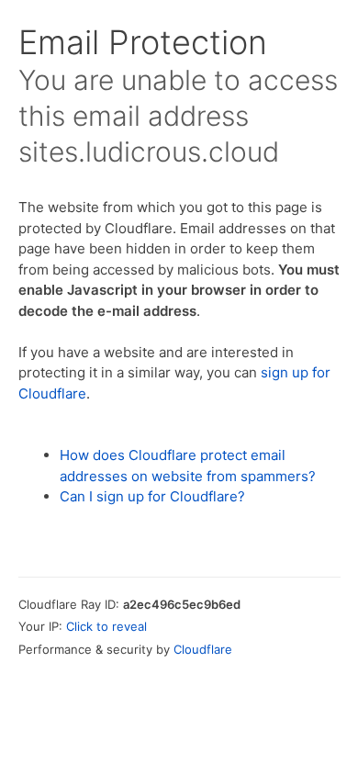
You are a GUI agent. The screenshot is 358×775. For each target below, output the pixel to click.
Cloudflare (202, 649)
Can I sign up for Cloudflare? (152, 496)
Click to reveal (106, 626)
